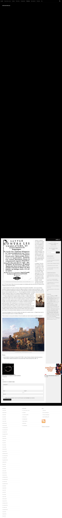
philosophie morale (55, 308)
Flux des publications (46, 412)
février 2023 (5, 498)
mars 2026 (4, 421)
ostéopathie (56, 307)
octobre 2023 (5, 481)
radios (50, 314)
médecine (49, 307)
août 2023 (4, 485)
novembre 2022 (5, 505)
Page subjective (25, 421)
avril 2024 (4, 468)
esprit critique (51, 299)
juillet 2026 (4, 412)
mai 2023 (4, 492)
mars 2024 (4, 470)
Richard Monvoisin (50, 274)
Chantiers (24, 412)
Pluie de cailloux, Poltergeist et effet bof (53, 263)
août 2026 (4, 410)
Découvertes (24, 416)
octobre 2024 (5, 457)
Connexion (44, 410)
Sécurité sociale (55, 315)
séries (51, 316)
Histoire (50, 303)
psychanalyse (55, 311)
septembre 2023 (5, 483)
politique (49, 311)
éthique (55, 319)
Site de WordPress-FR (46, 416)
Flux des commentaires (46, 414)
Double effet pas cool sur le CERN (53, 265)
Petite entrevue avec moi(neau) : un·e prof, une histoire (11, 375)
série (48, 316)
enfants (57, 298)
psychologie (51, 312)
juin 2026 (4, 414)
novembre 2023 (5, 479)
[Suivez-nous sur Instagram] (59, 239)
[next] (3, 379)
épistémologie (51, 319)
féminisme (50, 302)
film (48, 301)
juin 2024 (4, 464)
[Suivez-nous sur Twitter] (56, 239)
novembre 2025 (5, 429)
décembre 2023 (5, 477)
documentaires (51, 298)
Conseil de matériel (25, 414)
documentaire (57, 297)
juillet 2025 (4, 438)
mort (52, 306)
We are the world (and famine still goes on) (51, 375)
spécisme (50, 315)
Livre (49, 305)
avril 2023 (4, 494)
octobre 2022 (5, 507)
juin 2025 (4, 440)
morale (49, 306)
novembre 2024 (5, 455)
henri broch (56, 302)
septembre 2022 (5, 509)
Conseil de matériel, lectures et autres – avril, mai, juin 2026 (53, 276)
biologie (51, 297)
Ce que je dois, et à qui (26, 410)
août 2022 (4, 511)
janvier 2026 (5, 425)
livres (54, 305)
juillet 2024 (4, 462)
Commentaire (5, 384)
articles (52, 295)
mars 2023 (4, 496)
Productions (24, 423)
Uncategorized (25, 425)
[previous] (2, 379)
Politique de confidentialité (45, 426)
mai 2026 (4, 416)
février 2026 (5, 423)
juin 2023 (4, 490)
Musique (57, 306)
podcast (55, 310)
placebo (49, 310)
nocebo (53, 307)
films (52, 301)
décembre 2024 (5, 453)
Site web (4, 394)
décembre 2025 (5, 427)
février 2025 (5, 449)
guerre (53, 302)
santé (54, 314)
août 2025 (4, 436)
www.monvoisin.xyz (6, 5)
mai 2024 (4, 466)
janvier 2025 (5, 451)
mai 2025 (4, 442)
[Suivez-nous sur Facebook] (57, 239)
